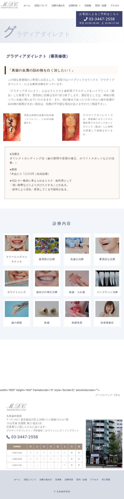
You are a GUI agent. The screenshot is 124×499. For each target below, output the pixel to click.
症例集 (58, 479)
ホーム (17, 479)
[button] (75, 5)
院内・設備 (81, 479)
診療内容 (69, 479)
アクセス (94, 479)
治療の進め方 (45, 479)
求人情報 (106, 479)
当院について (30, 479)
